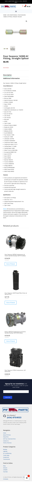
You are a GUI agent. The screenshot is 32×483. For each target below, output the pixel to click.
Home (4, 15)
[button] (26, 21)
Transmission (6, 459)
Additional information (11, 78)
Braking (5, 449)
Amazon (5, 468)
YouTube (5, 471)
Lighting (5, 451)
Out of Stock (10, 264)
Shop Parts (6, 437)
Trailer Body (6, 455)
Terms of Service (7, 442)
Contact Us (6, 441)
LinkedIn (5, 469)
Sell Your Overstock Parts (9, 439)
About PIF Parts (7, 435)
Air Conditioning (12, 15)
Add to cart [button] (16, 378)
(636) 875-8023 (14, 417)
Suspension (6, 457)
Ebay (4, 466)
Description (7, 75)
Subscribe (7, 397)
